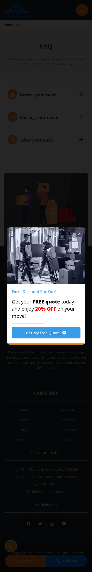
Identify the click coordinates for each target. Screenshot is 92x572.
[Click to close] (79, 233)
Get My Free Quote (43, 332)
